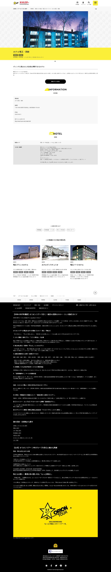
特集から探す (16, 428)
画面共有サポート (43, 308)
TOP (14, 296)
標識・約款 (37, 305)
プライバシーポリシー (58, 305)
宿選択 (52, 296)
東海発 (31, 300)
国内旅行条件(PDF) (30, 308)
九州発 (55, 300)
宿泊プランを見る (55, 81)
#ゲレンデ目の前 (61, 229)
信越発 (79, 300)
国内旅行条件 (16, 305)
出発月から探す (16, 435)
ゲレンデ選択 (34, 296)
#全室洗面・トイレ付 (49, 229)
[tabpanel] (55, 29)
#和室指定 (39, 229)
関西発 (43, 300)
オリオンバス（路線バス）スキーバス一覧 (22, 437)
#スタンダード (70, 229)
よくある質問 (18, 308)
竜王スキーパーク (44, 296)
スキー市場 (15, 440)
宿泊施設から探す (17, 433)
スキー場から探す (17, 430)
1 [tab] (55, 61)
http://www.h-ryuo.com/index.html (23, 121)
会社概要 (46, 305)
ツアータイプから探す (23, 296)
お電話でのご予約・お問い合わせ (87, 305)
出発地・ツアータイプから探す (20, 425)
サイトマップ (27, 305)
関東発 (19, 300)
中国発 (67, 300)
